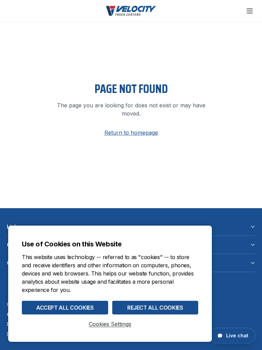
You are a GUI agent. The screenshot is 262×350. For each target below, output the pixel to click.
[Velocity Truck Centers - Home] (131, 10)
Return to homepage (131, 132)
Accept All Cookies (65, 307)
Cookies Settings (110, 324)
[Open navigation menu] (250, 11)
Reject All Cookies (155, 307)
